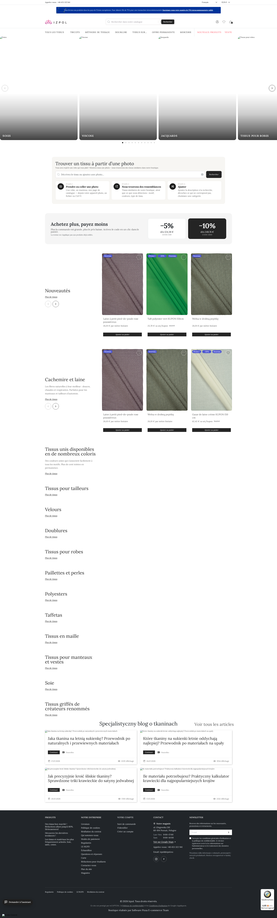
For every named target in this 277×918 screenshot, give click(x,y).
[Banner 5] (135, 142)
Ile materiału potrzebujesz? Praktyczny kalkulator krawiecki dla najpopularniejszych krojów (186, 778)
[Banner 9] (148, 142)
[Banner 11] (154, 142)
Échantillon (86, 850)
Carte (83, 858)
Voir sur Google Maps (163, 842)
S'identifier (122, 828)
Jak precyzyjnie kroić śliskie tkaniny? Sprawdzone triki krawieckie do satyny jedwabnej (91, 778)
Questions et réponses (91, 854)
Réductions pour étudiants (93, 861)
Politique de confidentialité (133, 906)
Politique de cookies (90, 828)
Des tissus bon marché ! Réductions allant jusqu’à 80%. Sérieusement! (59, 827)
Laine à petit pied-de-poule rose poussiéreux (120, 320)
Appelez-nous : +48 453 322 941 (57, 2)
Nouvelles (70, 752)
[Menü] (272, 891)
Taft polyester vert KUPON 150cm (166, 318)
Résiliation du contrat (91, 831)
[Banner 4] (132, 142)
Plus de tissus (51, 297)
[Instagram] (156, 859)
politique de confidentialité (204, 841)
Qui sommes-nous (89, 835)
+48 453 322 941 (175, 847)
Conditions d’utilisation (158, 906)
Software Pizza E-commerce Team (150, 910)
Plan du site (86, 869)
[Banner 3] (129, 142)
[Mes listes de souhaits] (224, 21)
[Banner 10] (151, 142)
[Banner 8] (144, 142)
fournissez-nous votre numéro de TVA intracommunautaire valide (188, 10)
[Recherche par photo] (202, 174)
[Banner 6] (138, 142)
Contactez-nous (88, 865)
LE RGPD (85, 846)
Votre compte (125, 817)
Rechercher (214, 174)
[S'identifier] (217, 21)
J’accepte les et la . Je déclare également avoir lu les (211, 843)
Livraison (85, 824)
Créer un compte (125, 831)
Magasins (85, 873)
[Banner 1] (122, 142)
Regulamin (86, 843)
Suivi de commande (126, 824)
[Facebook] (164, 859)
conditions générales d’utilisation (215, 838)
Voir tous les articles (214, 724)
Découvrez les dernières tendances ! (56, 834)
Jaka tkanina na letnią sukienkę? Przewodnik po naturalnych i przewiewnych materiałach (89, 740)
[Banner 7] (141, 142)
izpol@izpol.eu (166, 852)
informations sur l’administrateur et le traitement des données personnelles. (210, 845)
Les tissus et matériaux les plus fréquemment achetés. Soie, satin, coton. (59, 842)
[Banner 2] (125, 142)
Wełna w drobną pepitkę (205, 318)
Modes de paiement (90, 839)
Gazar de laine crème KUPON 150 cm (210, 416)
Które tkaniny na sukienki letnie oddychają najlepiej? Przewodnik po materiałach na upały (183, 740)
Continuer (54, 752)
